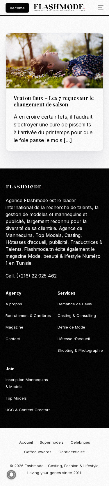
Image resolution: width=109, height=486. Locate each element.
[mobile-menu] (98, 7)
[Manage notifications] (11, 474)
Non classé (26, 45)
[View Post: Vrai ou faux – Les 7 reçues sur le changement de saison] (54, 60)
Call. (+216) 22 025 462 (31, 276)
